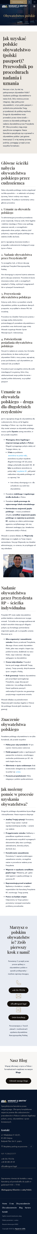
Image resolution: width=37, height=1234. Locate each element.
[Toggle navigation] (34, 7)
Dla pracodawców (23, 1203)
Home (4, 1203)
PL (29, 2)
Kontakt (5, 1212)
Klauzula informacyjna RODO (10, 1224)
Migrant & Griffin (20, 1229)
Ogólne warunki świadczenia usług (12, 1216)
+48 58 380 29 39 (8, 1162)
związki (13, 671)
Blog (20, 1207)
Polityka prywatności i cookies (10, 1220)
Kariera (28, 1207)
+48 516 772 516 (18, 990)
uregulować (31, 190)
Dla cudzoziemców (9, 1207)
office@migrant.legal (18, 1004)
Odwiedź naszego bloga (18, 1081)
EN (34, 2)
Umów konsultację (17, 2)
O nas (11, 1203)
